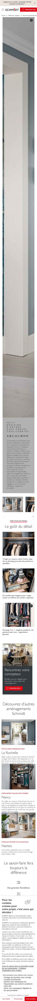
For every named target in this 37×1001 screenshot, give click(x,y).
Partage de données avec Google (17, 977)
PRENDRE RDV (15, 688)
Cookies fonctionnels (12, 980)
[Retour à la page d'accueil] (12, 9)
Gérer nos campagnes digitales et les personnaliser (17, 989)
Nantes (7, 846)
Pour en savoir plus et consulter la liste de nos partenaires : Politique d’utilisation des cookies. (18, 968)
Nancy (6, 797)
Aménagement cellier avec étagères (15, 793)
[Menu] (3, 9)
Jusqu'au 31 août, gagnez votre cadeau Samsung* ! (17, 3)
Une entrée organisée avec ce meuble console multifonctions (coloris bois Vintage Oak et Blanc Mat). (17, 852)
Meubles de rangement (14, 15)
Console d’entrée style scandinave (15, 842)
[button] (32, 516)
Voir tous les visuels (18, 521)
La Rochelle (10, 753)
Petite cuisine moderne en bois (13, 749)
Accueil (3, 15)
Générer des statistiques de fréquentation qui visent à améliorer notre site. (18, 984)
